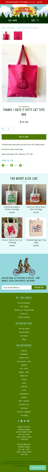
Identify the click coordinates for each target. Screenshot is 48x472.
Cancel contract (38, 468)
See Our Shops (24, 328)
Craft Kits (24, 386)
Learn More (39, 2)
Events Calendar (24, 317)
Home (4, 28)
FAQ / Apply (24, 306)
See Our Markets (24, 303)
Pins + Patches (24, 401)
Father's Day (24, 358)
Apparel (24, 365)
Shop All (24, 351)
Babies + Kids (24, 372)
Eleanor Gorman (38, 464)
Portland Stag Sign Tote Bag (36, 241)
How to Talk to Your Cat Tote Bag (12, 241)
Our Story (24, 336)
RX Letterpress (24, 106)
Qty (3, 128)
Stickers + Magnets (24, 412)
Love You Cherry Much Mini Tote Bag (36, 208)
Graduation (24, 354)
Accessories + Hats (24, 361)
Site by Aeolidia (29, 466)
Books (24, 379)
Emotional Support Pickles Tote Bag (12, 208)
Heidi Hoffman (18, 466)
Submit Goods (24, 332)
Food (24, 390)
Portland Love (24, 404)
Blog (24, 339)
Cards (24, 383)
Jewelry (24, 397)
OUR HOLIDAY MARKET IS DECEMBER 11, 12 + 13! (20, 2)
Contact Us (24, 314)
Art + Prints (24, 368)
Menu (14, 20)
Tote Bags (11, 28)
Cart (33, 20)
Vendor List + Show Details (24, 310)
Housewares (24, 394)
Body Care (24, 376)
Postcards (24, 408)
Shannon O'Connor (26, 464)
